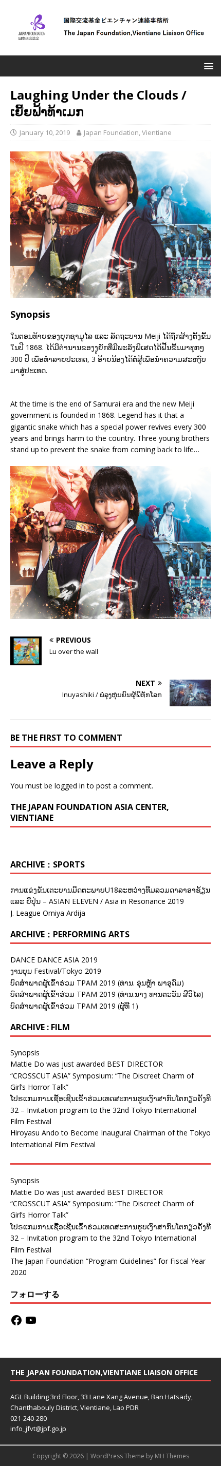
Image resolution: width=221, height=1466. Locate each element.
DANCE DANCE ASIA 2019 (54, 960)
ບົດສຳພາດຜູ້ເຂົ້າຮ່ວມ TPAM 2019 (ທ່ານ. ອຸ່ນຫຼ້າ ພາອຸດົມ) (97, 983)
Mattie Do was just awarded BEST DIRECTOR (86, 1064)
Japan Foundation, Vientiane (128, 132)
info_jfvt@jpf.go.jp (38, 1428)
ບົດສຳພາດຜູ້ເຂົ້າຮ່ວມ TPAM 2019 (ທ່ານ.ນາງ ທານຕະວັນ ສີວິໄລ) (107, 994)
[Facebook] (16, 1320)
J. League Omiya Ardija (47, 913)
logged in (69, 785)
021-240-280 (28, 1418)
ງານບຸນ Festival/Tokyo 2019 (55, 971)
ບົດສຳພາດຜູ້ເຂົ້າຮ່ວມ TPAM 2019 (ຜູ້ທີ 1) (74, 1006)
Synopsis (25, 1052)
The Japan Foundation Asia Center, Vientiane (89, 812)
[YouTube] (31, 1320)
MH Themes (172, 1456)
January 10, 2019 (45, 132)
